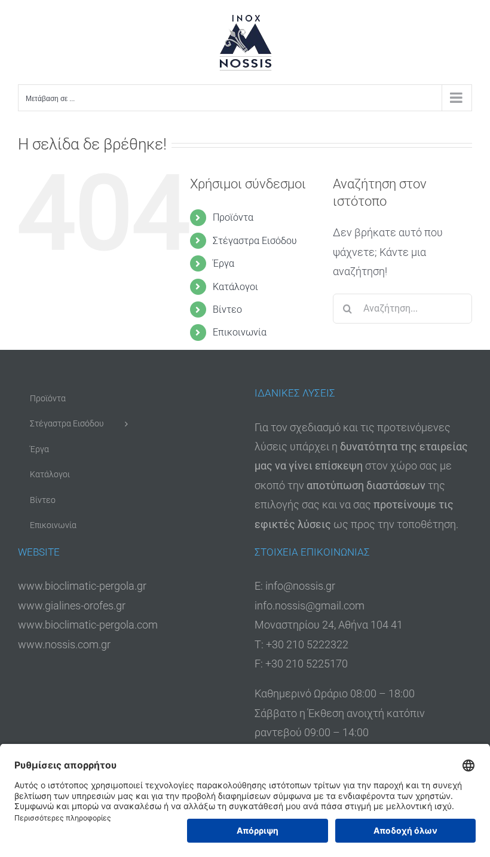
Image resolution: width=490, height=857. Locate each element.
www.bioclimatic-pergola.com (88, 624)
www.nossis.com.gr (64, 644)
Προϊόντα (233, 217)
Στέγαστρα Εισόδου (255, 240)
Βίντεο (227, 309)
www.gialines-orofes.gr (71, 605)
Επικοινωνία (240, 332)
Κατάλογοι (235, 286)
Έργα (223, 263)
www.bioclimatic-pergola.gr (82, 586)
